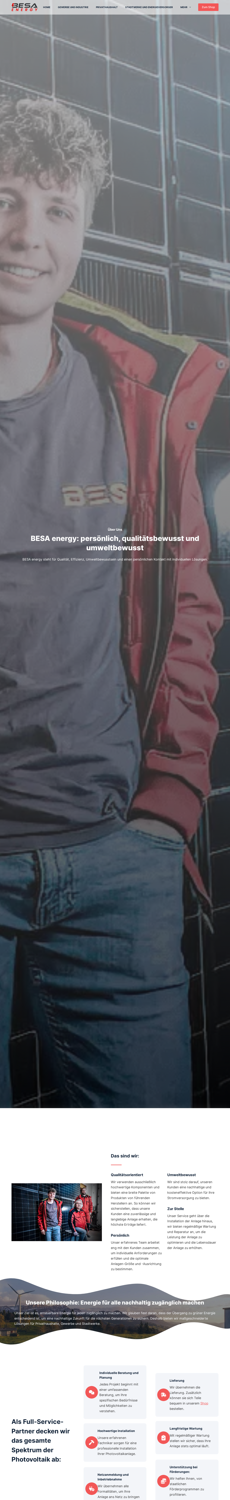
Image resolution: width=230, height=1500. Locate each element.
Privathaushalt (107, 7)
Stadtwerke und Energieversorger (149, 7)
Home (46, 7)
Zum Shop (208, 7)
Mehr (183, 7)
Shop (204, 1403)
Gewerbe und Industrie (73, 7)
